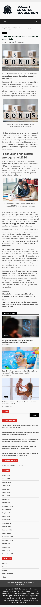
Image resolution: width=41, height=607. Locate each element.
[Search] (36, 21)
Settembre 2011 (7, 540)
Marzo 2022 (6, 496)
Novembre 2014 (7, 506)
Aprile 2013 (6, 516)
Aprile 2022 (6, 492)
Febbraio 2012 (7, 530)
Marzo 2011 (6, 550)
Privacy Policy (29, 582)
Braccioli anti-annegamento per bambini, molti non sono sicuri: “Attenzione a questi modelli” (20, 358)
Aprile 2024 (6, 486)
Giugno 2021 (6, 499)
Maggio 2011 (6, 547)
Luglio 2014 (6, 513)
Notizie (4, 33)
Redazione (19, 582)
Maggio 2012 (6, 526)
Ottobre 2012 (6, 523)
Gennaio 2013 (6, 520)
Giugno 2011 (6, 543)
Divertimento (6, 567)
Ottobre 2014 (6, 509)
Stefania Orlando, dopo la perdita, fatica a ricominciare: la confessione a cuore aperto (18, 294)
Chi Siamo (10, 582)
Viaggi (4, 577)
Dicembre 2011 (7, 533)
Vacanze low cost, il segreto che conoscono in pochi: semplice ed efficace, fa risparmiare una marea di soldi (20, 303)
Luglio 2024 (6, 475)
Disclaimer (20, 585)
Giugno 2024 (6, 479)
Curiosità (5, 563)
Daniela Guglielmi (9, 42)
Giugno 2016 (6, 503)
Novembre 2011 (7, 537)
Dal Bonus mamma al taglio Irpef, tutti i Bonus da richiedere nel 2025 (20, 389)
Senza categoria (7, 574)
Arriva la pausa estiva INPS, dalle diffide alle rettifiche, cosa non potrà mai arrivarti (20, 327)
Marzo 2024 (6, 489)
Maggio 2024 (6, 482)
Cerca (6, 411)
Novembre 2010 (7, 554)
